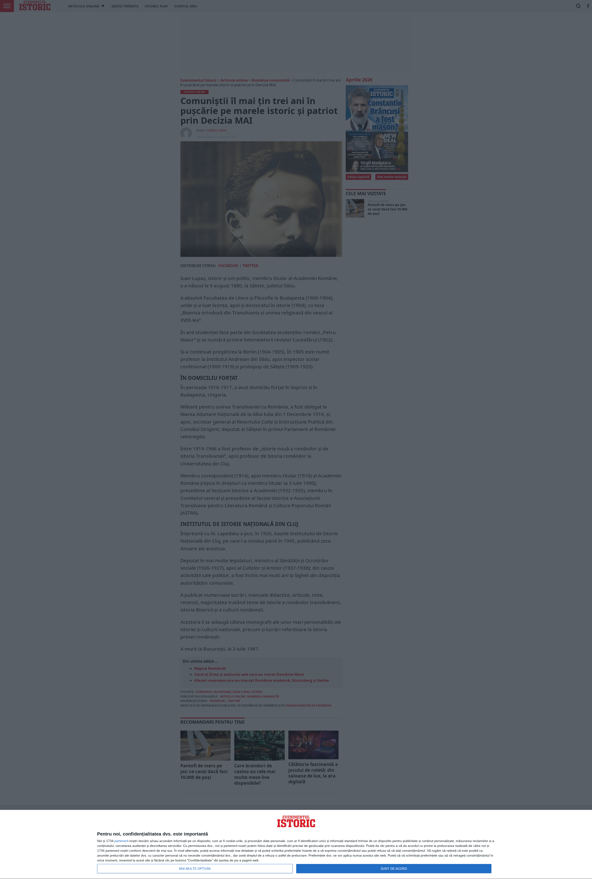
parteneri (121, 840)
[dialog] (296, 844)
